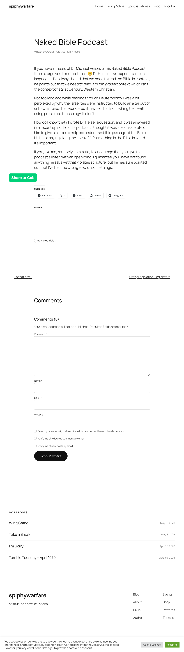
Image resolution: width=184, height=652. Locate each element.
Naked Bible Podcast (128, 68)
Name (38, 380)
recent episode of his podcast (65, 127)
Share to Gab (22, 177)
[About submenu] (174, 6)
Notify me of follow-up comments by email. (61, 438)
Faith (58, 51)
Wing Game (18, 523)
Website (38, 414)
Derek (49, 51)
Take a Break (19, 534)
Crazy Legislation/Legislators (149, 277)
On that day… (23, 277)
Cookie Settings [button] (152, 644)
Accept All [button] (172, 644)
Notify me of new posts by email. (55, 446)
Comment (40, 334)
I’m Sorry (16, 546)
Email (38, 397)
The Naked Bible (45, 240)
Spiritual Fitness (71, 51)
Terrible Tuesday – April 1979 (32, 558)
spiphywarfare (21, 6)
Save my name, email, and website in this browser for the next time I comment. (81, 431)
